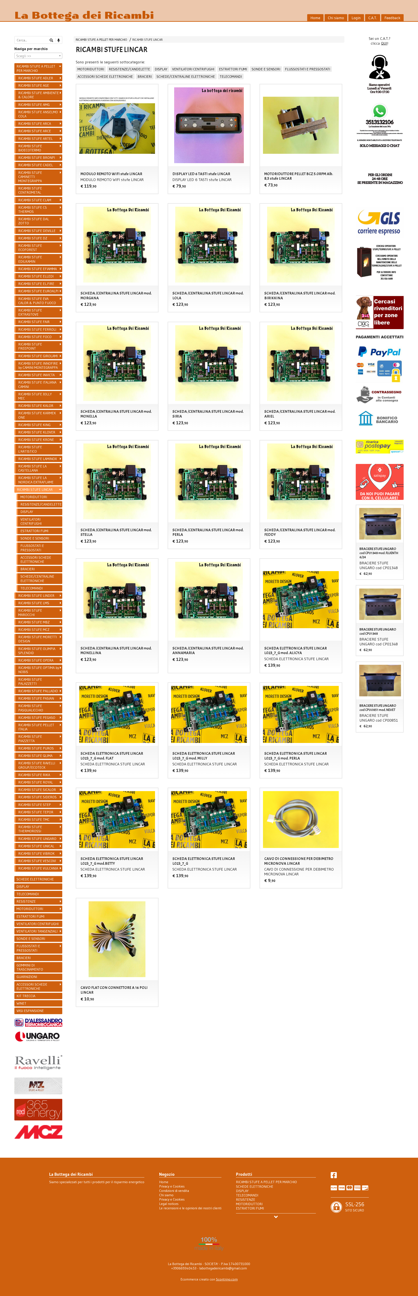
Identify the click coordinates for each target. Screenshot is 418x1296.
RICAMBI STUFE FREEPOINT (30, 346)
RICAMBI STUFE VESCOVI (37, 861)
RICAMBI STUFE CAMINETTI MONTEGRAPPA (30, 176)
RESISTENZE (26, 901)
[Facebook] (334, 1176)
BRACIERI (145, 76)
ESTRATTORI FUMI (233, 69)
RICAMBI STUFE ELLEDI (36, 276)
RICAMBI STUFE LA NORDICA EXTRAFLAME (36, 479)
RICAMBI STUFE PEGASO (36, 717)
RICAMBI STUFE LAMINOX (37, 459)
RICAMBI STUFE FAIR (34, 322)
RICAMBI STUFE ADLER (35, 78)
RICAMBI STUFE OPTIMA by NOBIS (38, 669)
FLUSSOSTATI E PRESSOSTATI (307, 69)
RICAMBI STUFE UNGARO (37, 838)
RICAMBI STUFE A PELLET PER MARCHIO (101, 40)
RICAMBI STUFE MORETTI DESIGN (37, 639)
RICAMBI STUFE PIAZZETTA (30, 738)
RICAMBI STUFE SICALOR (37, 789)
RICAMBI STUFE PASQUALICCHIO (30, 708)
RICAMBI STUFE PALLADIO (38, 691)
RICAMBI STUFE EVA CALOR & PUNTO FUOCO (37, 300)
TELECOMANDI (231, 76)
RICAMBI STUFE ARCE (34, 131)
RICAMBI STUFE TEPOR (35, 812)
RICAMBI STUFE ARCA (34, 123)
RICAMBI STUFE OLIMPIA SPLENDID (36, 650)
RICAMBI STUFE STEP (34, 804)
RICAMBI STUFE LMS (33, 603)
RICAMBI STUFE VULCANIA (38, 868)
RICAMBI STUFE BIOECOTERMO (30, 148)
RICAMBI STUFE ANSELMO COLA (38, 114)
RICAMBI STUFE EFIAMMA (37, 269)
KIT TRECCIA (26, 996)
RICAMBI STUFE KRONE (36, 439)
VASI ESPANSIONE (30, 1010)
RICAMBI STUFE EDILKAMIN (30, 259)
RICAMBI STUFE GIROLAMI (38, 356)
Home (315, 17)
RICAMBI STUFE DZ (32, 238)
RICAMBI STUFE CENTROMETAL (30, 190)
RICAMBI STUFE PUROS (36, 748)
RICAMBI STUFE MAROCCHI (30, 612)
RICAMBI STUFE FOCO (35, 337)
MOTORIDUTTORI (91, 69)
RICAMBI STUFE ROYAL (35, 782)
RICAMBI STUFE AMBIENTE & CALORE (38, 95)
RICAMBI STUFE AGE (33, 85)
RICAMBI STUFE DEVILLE (37, 230)
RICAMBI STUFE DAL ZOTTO (33, 221)
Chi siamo (336, 17)
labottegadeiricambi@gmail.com (223, 1268)
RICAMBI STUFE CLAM (34, 200)
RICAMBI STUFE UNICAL (36, 846)
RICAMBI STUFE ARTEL (35, 138)
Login (356, 17)
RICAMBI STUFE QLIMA (35, 755)
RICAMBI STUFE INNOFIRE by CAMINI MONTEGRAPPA (38, 365)
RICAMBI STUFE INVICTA (36, 375)
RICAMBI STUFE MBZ (34, 622)
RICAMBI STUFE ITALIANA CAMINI (37, 384)
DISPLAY (161, 69)
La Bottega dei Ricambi (84, 15)
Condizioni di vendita (174, 1190)
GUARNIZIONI (27, 977)
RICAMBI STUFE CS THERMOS (32, 209)
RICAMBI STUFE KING (34, 425)
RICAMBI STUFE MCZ (33, 629)
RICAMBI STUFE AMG (34, 104)
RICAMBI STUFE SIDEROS (37, 797)
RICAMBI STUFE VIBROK (36, 853)
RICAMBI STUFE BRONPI (36, 157)
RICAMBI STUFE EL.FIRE (36, 283)
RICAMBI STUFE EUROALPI (38, 291)
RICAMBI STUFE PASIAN (36, 698)
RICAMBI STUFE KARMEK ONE (37, 415)
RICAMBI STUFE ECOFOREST (30, 247)
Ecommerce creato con (209, 1279)
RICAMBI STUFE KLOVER (36, 432)
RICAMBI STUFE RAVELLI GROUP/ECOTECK (36, 765)
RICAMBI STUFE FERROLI (37, 329)
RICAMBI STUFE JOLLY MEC (35, 396)
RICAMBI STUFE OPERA (35, 660)
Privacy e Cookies (172, 1186)
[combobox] (38, 56)
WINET (21, 1003)
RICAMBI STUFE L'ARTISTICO (30, 449)
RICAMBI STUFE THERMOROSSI (30, 829)
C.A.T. (372, 17)
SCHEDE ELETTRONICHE (35, 879)
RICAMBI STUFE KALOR (35, 405)
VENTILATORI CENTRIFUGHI (193, 69)
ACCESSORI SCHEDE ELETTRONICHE (105, 76)
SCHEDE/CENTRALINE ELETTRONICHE (186, 76)
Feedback (392, 17)
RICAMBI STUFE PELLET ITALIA (36, 727)
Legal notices (169, 1203)
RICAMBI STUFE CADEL (35, 165)
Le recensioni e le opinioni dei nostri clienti (190, 1208)
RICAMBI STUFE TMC (33, 819)
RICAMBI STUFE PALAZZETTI (30, 681)
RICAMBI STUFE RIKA (34, 775)
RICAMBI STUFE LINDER (36, 595)
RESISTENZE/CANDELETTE (129, 69)
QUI (384, 43)
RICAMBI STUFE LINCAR (147, 40)
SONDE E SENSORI (266, 69)
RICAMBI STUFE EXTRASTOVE (30, 312)
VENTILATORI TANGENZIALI (37, 931)
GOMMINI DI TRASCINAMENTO (30, 967)
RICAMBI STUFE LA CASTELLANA (32, 468)
